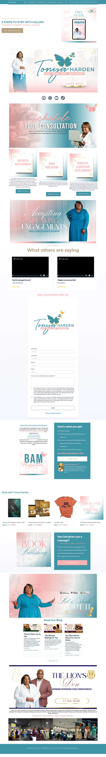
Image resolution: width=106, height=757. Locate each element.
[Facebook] (44, 98)
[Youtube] (56, 98)
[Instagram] (50, 98)
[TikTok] (63, 98)
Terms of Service (57, 457)
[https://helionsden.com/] (53, 732)
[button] (32, 685)
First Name (34, 393)
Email (33, 413)
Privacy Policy (48, 457)
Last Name (34, 400)
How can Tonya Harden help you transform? (43, 420)
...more (32, 691)
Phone (33, 407)
